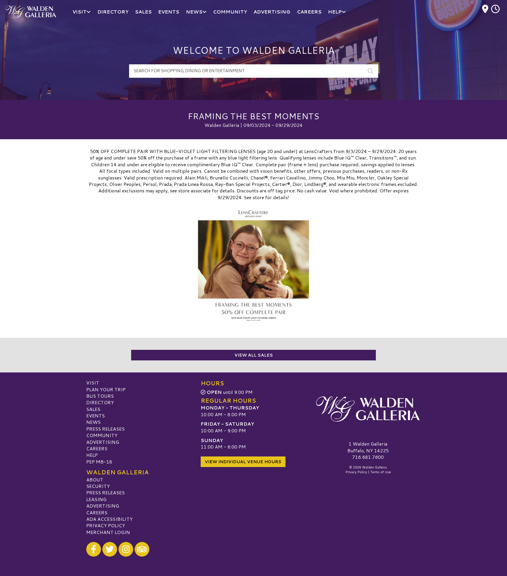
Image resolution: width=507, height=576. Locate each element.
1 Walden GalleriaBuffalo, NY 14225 (368, 447)
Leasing (96, 499)
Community (101, 435)
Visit (92, 382)
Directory (100, 402)
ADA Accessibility (109, 518)
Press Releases (105, 428)
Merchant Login (108, 532)
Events (95, 415)
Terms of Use (380, 472)
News (93, 422)
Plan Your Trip (106, 389)
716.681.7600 (368, 457)
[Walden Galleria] (368, 408)
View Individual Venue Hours (243, 462)
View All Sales (253, 355)
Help (92, 454)
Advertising (102, 442)
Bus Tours (100, 395)
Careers (96, 448)
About (94, 479)
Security (98, 486)
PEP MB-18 (99, 461)
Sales (93, 409)
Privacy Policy (105, 525)
